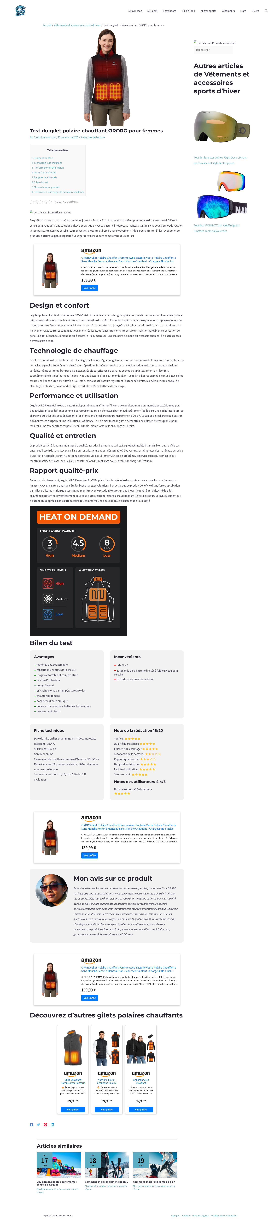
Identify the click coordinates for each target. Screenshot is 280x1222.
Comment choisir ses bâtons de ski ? (106, 1181)
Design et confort (42, 157)
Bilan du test (40, 182)
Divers (255, 11)
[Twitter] (38, 1124)
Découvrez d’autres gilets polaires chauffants (58, 192)
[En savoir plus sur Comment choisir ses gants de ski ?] (155, 1164)
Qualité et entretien (44, 172)
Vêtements (228, 11)
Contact (186, 1215)
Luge (243, 11)
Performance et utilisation (48, 167)
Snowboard (169, 11)
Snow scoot (135, 11)
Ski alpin (152, 11)
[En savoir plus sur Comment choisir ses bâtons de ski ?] (107, 1164)
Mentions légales (200, 1215)
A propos (175, 1215)
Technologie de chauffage (47, 162)
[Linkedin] (52, 1124)
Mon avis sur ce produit (45, 187)
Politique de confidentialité (224, 1215)
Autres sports (208, 11)
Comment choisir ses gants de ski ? (154, 1181)
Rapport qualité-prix (44, 177)
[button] (266, 11)
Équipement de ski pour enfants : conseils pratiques (57, 1183)
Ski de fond (188, 11)
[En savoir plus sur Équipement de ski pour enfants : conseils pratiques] (59, 1164)
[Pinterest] (45, 1124)
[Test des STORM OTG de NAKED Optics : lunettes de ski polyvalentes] (222, 194)
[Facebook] (31, 1124)
